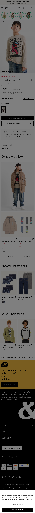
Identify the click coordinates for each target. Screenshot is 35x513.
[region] (17, 501)
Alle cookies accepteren (17, 509)
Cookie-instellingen (17, 504)
